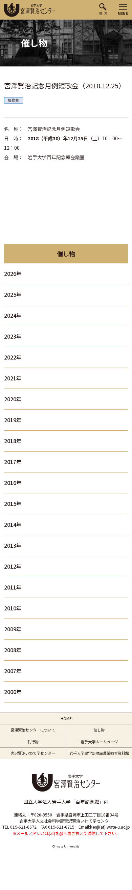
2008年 (13, 650)
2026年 (13, 274)
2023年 (13, 336)
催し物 (99, 730)
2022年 (13, 357)
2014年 (13, 524)
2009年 (13, 629)
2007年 (13, 671)
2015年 (13, 504)
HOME (66, 718)
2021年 (13, 378)
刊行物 (33, 741)
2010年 (13, 608)
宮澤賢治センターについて (32, 730)
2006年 (13, 692)
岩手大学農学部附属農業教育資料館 (99, 753)
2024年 (13, 315)
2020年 (13, 399)
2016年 (13, 483)
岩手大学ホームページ (99, 741)
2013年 (13, 545)
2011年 (13, 587)
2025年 (13, 294)
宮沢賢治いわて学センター (32, 753)
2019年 (13, 420)
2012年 (13, 566)
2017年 (13, 462)
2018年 (13, 441)
